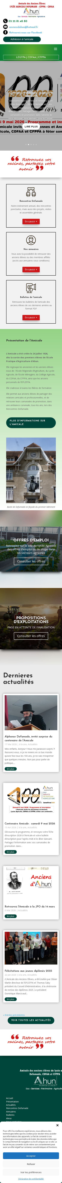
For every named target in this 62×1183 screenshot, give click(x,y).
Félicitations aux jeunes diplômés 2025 (28, 971)
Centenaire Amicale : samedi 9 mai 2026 (31, 94)
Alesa (8, 1118)
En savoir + (31, 221)
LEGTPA (21, 57)
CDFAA (32, 57)
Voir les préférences (31, 1172)
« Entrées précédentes (14, 1015)
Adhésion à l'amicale (22, 39)
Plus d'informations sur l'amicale (27, 423)
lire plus (10, 768)
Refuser (31, 1164)
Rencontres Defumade (17, 1108)
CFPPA (42, 57)
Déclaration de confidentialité (31, 1179)
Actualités (32, 744)
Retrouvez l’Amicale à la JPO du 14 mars (30, 906)
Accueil (9, 1098)
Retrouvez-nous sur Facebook (25, 33)
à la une (23, 744)
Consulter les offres (31, 561)
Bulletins (10, 1114)
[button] (57, 1125)
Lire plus (31, 127)
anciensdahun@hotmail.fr (23, 27)
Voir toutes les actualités (31, 1020)
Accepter (31, 1155)
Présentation (12, 1101)
